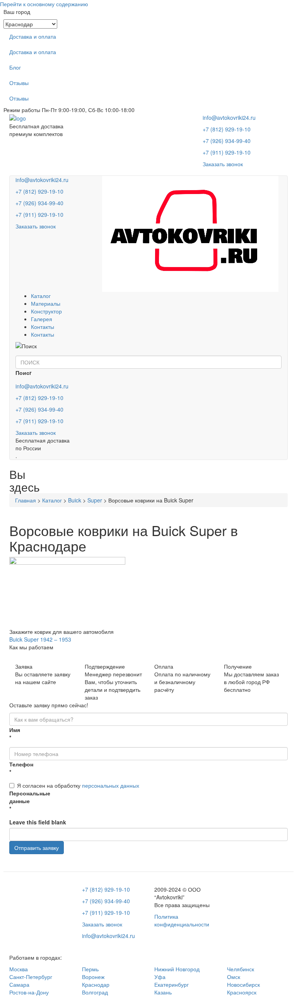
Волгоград (95, 992)
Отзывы (19, 83)
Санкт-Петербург (30, 977)
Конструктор (46, 311)
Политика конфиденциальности (181, 920)
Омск (233, 977)
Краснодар (95, 984)
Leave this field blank (37, 822)
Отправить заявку (36, 847)
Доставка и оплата (32, 36)
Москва (18, 969)
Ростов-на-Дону (29, 992)
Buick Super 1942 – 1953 (40, 639)
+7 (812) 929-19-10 (227, 129)
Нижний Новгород (177, 969)
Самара (19, 984)
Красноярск (241, 992)
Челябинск (240, 969)
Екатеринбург (171, 984)
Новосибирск (243, 984)
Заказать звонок (223, 164)
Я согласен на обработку (78, 785)
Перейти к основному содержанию (44, 4)
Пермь (90, 969)
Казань (163, 992)
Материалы (45, 303)
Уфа (160, 977)
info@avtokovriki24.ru (229, 117)
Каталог (41, 296)
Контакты (42, 326)
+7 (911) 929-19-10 (227, 152)
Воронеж (93, 977)
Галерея (41, 319)
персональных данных (110, 785)
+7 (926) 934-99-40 (227, 141)
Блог (15, 67)
